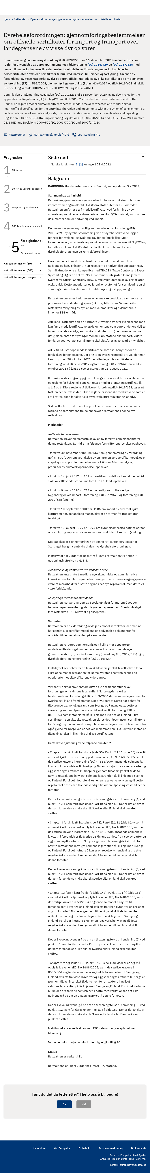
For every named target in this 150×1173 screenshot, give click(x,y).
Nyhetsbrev (39, 1148)
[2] (81, 164)
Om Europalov (62, 1148)
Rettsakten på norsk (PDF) (51, 134)
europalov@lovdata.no (133, 1164)
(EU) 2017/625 (123, 64)
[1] (76, 164)
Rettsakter (20, 19)
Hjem (7, 19)
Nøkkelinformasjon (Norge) (20, 277)
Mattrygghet (17, 134)
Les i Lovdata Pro (89, 134)
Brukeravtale (138, 1148)
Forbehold (84, 1148)
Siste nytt (58, 157)
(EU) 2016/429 (98, 64)
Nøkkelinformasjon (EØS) (18, 270)
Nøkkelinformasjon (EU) (18, 263)
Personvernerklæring (110, 1148)
